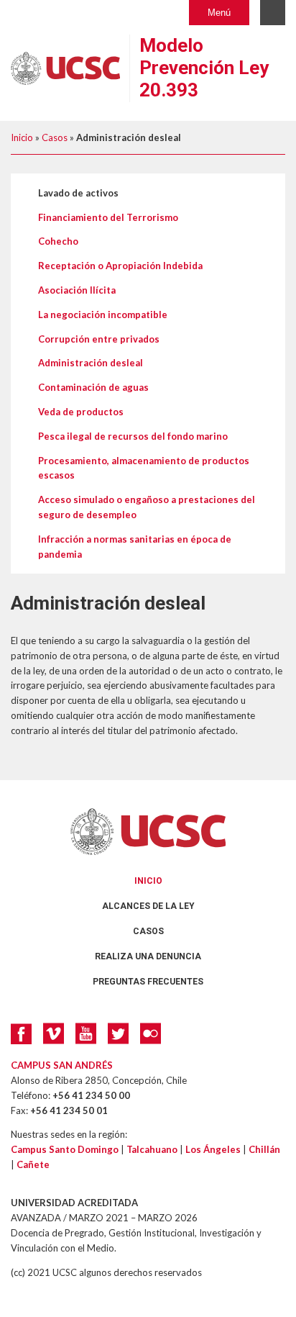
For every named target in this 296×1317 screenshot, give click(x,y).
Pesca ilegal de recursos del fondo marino (133, 436)
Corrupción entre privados (98, 339)
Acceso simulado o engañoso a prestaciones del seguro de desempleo (146, 507)
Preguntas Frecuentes (148, 982)
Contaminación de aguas (93, 387)
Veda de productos (81, 411)
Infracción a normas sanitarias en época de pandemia (134, 546)
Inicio (22, 137)
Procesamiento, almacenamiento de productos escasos (143, 468)
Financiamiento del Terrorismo (108, 217)
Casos (55, 137)
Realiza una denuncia (148, 956)
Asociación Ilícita (77, 290)
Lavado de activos (78, 193)
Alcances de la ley (148, 906)
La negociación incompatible (102, 314)
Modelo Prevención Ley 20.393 (204, 68)
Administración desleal (90, 362)
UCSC (147, 831)
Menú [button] (219, 12)
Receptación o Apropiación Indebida (120, 265)
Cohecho (58, 241)
